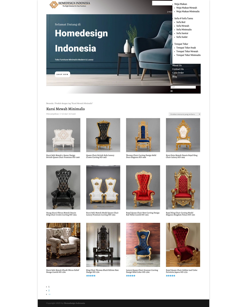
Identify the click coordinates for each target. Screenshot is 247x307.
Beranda (49, 103)
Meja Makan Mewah (186, 8)
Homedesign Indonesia (74, 303)
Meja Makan (180, 4)
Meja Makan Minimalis (188, 12)
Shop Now (62, 74)
